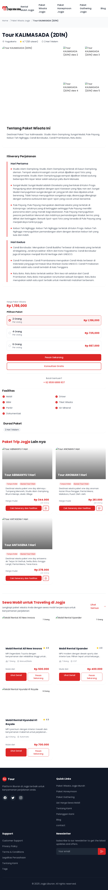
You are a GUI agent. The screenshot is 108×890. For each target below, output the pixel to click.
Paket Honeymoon (66, 791)
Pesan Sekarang (54, 357)
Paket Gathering (65, 797)
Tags (5, 869)
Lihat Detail (16, 675)
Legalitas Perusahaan (14, 857)
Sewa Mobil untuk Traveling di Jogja (33, 602)
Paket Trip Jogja (16, 441)
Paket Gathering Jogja (85, 8)
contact (60, 825)
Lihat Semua (95, 606)
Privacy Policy (9, 846)
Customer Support (12, 840)
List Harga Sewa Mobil (68, 802)
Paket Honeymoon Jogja (64, 8)
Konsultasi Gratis (54, 366)
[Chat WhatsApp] (46, 508)
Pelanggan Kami (65, 814)
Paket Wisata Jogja (43, 8)
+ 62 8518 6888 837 (54, 382)
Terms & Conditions (13, 852)
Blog (103, 8)
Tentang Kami (64, 808)
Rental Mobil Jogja (27, 8)
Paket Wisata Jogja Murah (70, 785)
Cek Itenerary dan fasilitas (23, 508)
